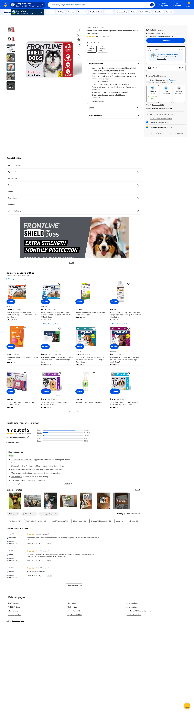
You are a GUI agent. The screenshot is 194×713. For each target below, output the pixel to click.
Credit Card (158, 12)
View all (137, 490)
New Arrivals (82, 12)
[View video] (79, 45)
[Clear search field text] (146, 5)
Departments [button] (8, 12)
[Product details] (138, 165)
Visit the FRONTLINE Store (95, 27)
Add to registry (178, 134)
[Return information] (172, 36)
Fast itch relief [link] (16, 477)
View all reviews (13, 442)
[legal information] (164, 33)
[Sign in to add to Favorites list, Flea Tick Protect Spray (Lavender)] (94, 373)
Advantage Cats (132, 607)
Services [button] (23, 12)
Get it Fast (61, 12)
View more (72, 412)
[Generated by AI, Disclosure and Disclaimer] (19, 484)
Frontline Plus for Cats (134, 615)
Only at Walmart (145, 12)
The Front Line (72, 607)
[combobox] (101, 5)
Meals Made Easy (121, 12)
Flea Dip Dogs (71, 603)
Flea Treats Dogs (13, 603)
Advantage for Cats (14, 615)
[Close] (41, 12)
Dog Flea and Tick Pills (74, 615)
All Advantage (13, 611)
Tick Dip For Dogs (14, 607)
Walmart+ (169, 12)
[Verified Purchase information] (48, 534)
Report (49, 543)
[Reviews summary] (100, 36)
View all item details (97, 101)
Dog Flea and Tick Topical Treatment (139, 611)
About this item (14, 158)
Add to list (157, 134)
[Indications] (138, 178)
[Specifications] (138, 172)
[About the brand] (138, 211)
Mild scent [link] (15, 480)
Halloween (50, 12)
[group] (98, 36)
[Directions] (138, 185)
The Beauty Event (96, 12)
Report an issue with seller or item (161, 119)
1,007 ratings (105, 36)
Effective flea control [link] (19, 469)
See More (72, 263)
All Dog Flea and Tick (74, 611)
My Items (134, 12)
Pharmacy (71, 12)
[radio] (92, 49)
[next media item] (79, 55)
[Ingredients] (138, 198)
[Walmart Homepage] (6, 5)
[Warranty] (138, 191)
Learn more (170, 127)
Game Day (108, 12)
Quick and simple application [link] (22, 460)
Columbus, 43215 (158, 105)
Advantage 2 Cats (132, 603)
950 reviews (27, 433)
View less (67, 484)
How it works (161, 59)
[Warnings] (138, 204)
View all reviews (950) (74, 585)
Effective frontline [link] (18, 466)
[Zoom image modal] (79, 40)
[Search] (152, 5)
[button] (163, 5)
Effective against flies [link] (19, 473)
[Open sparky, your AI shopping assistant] (187, 706)
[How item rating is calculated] (28, 437)
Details (167, 122)
